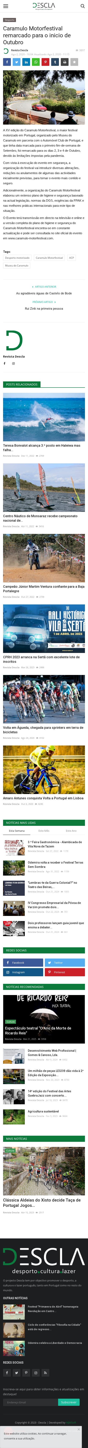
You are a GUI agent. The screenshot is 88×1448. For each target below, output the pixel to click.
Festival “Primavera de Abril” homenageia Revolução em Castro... (53, 1309)
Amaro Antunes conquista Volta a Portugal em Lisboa (43, 798)
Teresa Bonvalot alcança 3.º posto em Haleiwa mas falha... (41, 448)
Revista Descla (19, 50)
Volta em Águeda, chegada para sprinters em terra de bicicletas (43, 730)
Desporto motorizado (17, 258)
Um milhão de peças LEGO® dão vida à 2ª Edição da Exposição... (55, 1073)
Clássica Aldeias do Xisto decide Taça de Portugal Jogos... (42, 1203)
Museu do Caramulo (16, 265)
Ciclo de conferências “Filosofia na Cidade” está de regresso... (54, 1327)
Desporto (10, 19)
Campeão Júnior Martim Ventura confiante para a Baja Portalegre (44, 589)
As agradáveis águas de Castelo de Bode (44, 293)
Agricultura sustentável (43, 1111)
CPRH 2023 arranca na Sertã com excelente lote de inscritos (41, 659)
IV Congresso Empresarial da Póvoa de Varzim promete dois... (54, 905)
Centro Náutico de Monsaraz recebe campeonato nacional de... (40, 518)
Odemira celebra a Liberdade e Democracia (55, 1342)
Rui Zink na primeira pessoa (44, 308)
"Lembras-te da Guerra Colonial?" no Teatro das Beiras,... (52, 885)
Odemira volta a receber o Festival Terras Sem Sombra (55, 864)
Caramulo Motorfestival (49, 258)
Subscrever (69, 1402)
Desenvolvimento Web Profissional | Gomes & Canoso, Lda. (52, 1053)
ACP (71, 258)
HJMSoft (71, 1422)
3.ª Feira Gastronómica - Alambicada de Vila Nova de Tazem (55, 844)
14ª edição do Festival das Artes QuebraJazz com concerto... (49, 1093)
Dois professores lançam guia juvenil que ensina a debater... (56, 925)
